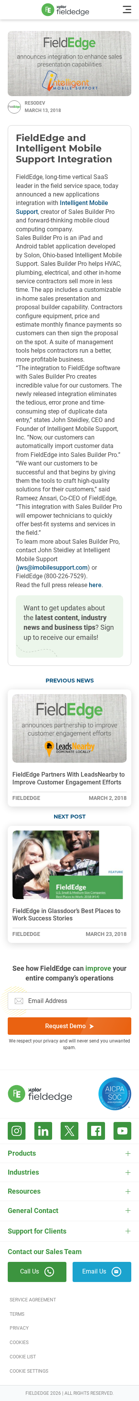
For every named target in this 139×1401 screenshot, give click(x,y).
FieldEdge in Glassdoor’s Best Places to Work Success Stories (66, 914)
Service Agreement (33, 1300)
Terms (17, 1314)
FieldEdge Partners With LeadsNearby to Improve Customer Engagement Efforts (68, 778)
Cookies (19, 1342)
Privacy (19, 1328)
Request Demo (65, 1026)
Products (22, 1153)
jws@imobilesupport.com (53, 567)
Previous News (70, 681)
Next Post (70, 817)
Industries (23, 1172)
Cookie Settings (29, 1371)
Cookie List (23, 1357)
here (95, 585)
